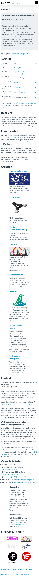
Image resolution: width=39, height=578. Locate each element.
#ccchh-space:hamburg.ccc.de (24, 482)
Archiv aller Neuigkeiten (20, 54)
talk (21, 464)
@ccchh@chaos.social (18, 477)
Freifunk (13, 244)
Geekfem (13, 291)
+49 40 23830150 (9, 404)
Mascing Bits (17, 68)
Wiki (10, 510)
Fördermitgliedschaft (16, 525)
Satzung (4, 574)
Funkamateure (16, 274)
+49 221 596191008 (25, 404)
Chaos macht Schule (18, 171)
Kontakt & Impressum (8, 569)
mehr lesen (6, 48)
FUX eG (35, 382)
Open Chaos (17, 137)
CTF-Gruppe (17, 87)
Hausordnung (13, 574)
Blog (18, 142)
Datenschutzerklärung (25, 569)
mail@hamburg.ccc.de (9, 469)
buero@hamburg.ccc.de (10, 474)
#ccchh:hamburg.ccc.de (26, 480)
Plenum (16, 83)
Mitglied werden (24, 574)
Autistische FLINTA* (20, 92)
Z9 (22, 20)
